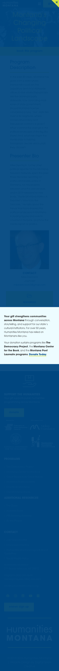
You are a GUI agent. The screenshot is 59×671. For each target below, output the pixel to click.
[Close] (55, 4)
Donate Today (37, 354)
